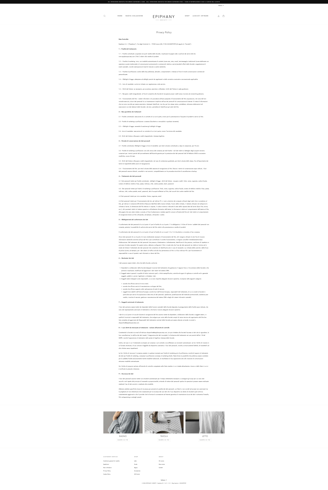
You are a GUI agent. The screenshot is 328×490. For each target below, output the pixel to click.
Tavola (135, 464)
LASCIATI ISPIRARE (201, 16)
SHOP (187, 16)
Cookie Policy (106, 474)
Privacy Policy (107, 471)
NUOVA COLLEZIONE (134, 16)
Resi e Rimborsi (107, 467)
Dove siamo (162, 464)
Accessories (137, 471)
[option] (164, 2)
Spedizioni (106, 464)
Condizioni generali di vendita (111, 461)
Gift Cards (137, 474)
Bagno (136, 467)
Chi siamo (161, 461)
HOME (120, 16)
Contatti (161, 467)
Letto (135, 461)
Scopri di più (123, 440)
